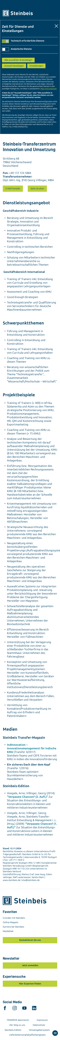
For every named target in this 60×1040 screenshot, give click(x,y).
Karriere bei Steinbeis (13, 926)
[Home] (30, 13)
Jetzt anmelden (30, 965)
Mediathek (8, 931)
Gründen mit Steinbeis (14, 918)
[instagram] (15, 1008)
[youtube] (24, 1008)
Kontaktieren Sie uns (30, 940)
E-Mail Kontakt (13, 188)
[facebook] (5, 1008)
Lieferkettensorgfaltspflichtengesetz (27, 1034)
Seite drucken (37, 188)
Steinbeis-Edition (13, 1030)
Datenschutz (39, 1025)
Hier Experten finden (30, 983)
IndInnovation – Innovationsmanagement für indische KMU (31, 748)
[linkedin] (34, 1008)
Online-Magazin (10, 922)
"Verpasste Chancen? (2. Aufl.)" (27, 796)
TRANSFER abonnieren (18, 1020)
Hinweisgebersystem (39, 1030)
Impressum (42, 1020)
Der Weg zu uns (17, 1025)
